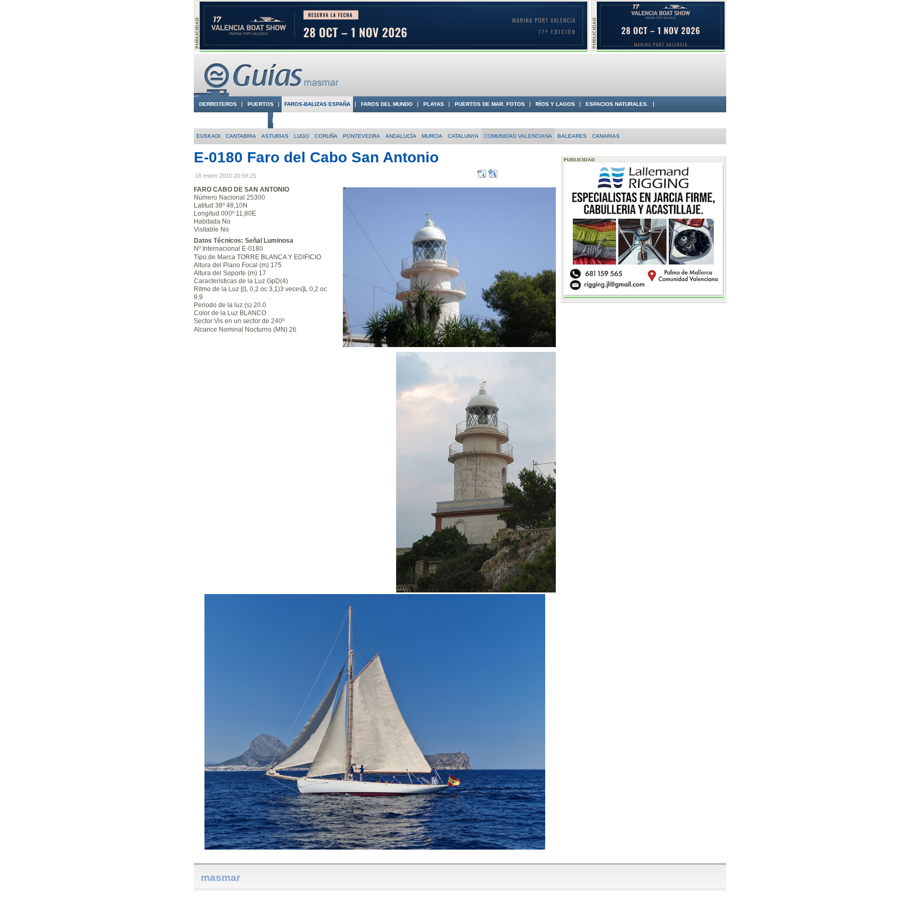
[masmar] (268, 94)
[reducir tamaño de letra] (481, 175)
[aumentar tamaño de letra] (492, 175)
